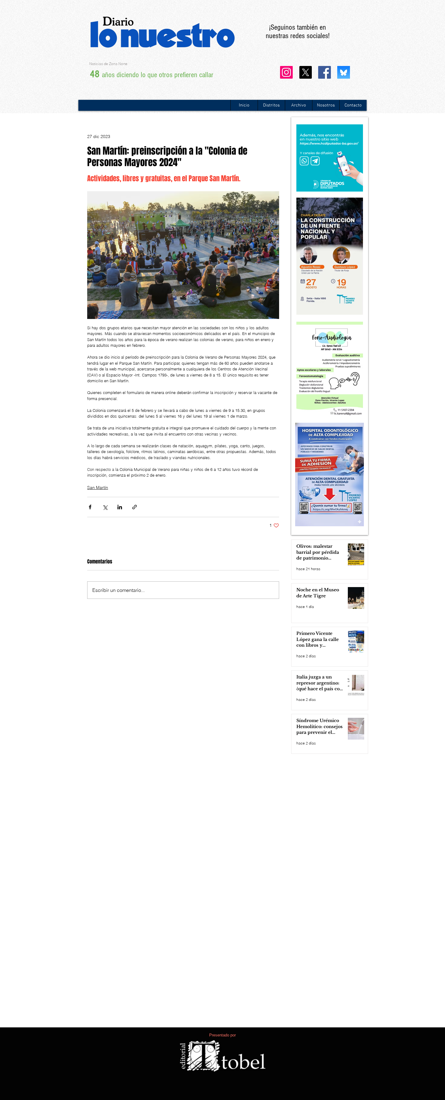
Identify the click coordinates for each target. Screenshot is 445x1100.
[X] (305, 72)
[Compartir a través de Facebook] (90, 507)
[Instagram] (286, 72)
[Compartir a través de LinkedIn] (120, 507)
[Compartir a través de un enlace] (134, 507)
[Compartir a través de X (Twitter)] (105, 507)
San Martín (97, 487)
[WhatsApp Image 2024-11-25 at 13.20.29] (343, 72)
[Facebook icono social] (324, 72)
